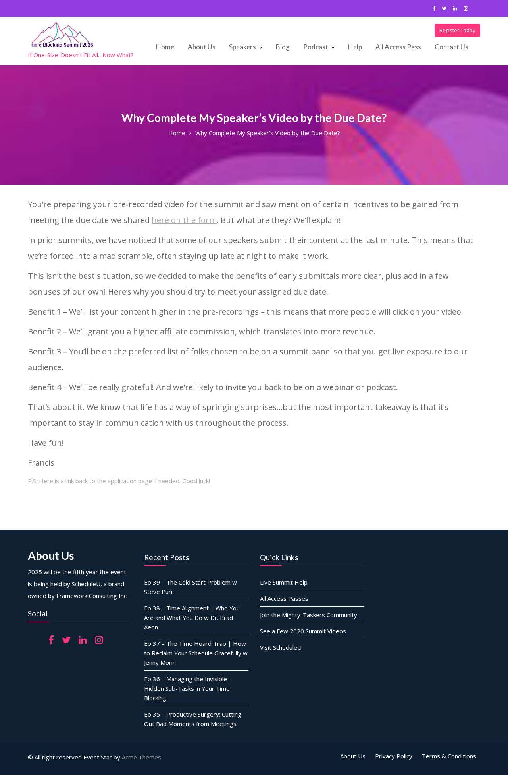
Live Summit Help (284, 582)
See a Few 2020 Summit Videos (303, 631)
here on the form (184, 220)
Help (355, 47)
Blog (283, 47)
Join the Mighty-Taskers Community (308, 614)
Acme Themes (141, 757)
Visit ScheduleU (281, 647)
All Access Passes (284, 598)
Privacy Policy (393, 756)
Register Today (457, 30)
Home (165, 47)
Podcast (315, 47)
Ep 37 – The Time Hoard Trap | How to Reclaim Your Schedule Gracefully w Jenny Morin (196, 652)
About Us (202, 47)
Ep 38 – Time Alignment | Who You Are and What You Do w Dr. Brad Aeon (192, 617)
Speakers (242, 47)
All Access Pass (398, 47)
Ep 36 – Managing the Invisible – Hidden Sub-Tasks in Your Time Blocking (188, 687)
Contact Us (451, 47)
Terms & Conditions (449, 756)
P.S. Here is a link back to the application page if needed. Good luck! (119, 481)
